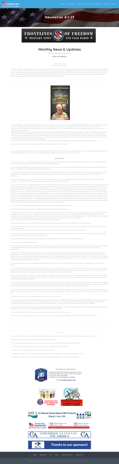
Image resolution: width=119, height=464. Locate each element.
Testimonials (80, 4)
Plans (56, 455)
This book (26, 125)
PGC (51, 455)
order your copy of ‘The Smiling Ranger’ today (42, 144)
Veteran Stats (79, 455)
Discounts (106, 4)
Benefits (97, 4)
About (35, 455)
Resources (88, 4)
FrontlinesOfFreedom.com (82, 125)
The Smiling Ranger (16, 125)
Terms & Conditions (66, 455)
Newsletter (70, 4)
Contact (113, 4)
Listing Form (43, 455)
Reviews (62, 4)
